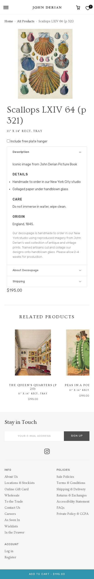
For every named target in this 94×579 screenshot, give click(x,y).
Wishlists (11, 526)
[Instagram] (47, 452)
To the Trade (14, 501)
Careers (10, 514)
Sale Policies (65, 477)
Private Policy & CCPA (73, 514)
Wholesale (12, 495)
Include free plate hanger (28, 141)
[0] (88, 8)
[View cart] (78, 7)
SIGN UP (77, 435)
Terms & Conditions (71, 483)
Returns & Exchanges (72, 495)
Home (9, 21)
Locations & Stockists (20, 483)
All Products (25, 21)
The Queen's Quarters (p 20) (33, 387)
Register (10, 557)
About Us (11, 477)
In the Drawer (14, 532)
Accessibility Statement (73, 501)
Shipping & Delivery (71, 489)
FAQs (61, 508)
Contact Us (12, 508)
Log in (9, 551)
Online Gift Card (17, 489)
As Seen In (12, 520)
